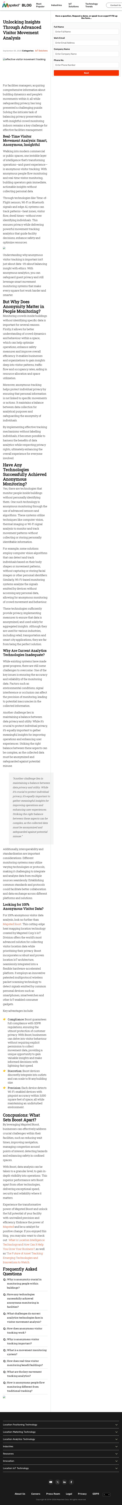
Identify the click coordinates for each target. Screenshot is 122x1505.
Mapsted (8, 1226)
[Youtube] (50, 1482)
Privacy (82, 1493)
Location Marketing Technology (19, 1432)
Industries (56, 5)
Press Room (53, 1493)
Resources (8, 1453)
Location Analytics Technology (19, 1439)
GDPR (96, 1493)
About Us (20, 1493)
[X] (57, 1482)
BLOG (27, 5)
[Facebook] (71, 1482)
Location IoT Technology (16, 1468)
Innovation (8, 1461)
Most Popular (40, 5)
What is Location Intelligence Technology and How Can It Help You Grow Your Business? (24, 1244)
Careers (35, 1493)
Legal (69, 1493)
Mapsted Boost (12, 924)
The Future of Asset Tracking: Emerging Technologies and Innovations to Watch (23, 1258)
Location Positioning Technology (20, 1424)
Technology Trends (91, 5)
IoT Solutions (74, 5)
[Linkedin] (64, 1482)
